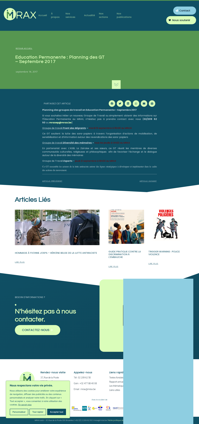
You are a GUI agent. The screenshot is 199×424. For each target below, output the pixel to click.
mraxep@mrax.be (60, 122)
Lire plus (20, 262)
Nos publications (124, 15)
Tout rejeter (37, 412)
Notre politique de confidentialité (122, 420)
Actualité (89, 15)
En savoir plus (24, 404)
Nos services (70, 15)
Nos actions (103, 15)
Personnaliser (19, 412)
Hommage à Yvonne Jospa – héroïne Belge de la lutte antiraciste (56, 253)
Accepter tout (56, 412)
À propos (55, 15)
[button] (112, 103)
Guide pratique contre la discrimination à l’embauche (125, 254)
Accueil (42, 15)
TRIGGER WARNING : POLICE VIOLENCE (164, 253)
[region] (38, 399)
